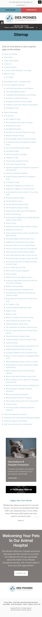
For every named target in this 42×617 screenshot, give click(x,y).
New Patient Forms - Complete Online (17, 82)
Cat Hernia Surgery (12, 151)
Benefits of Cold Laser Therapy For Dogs (20, 132)
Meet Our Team (9, 74)
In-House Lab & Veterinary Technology (17, 70)
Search (25, 604)
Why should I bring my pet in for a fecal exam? (22, 401)
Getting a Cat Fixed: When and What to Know (22, 227)
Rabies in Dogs (11, 314)
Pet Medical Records (22, 489)
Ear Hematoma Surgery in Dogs (17, 208)
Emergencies (31, 10)
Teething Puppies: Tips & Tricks (17, 324)
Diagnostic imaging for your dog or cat (19, 186)
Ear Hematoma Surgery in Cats (17, 204)
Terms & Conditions (16, 604)
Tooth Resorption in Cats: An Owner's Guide (21, 340)
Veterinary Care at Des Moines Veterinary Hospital (21, 418)
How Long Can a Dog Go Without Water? (20, 252)
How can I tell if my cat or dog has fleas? (20, 245)
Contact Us (8, 64)
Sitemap (30, 604)
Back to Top (37, 604)
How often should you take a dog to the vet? (22, 258)
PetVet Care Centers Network (23, 610)
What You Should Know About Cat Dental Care (22, 385)
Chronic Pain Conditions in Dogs (17, 161)
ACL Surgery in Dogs (13, 119)
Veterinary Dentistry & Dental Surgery (19, 101)
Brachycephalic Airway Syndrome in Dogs (21, 139)
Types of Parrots (12, 343)
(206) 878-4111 (21, 5)
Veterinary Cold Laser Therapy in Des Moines (22, 105)
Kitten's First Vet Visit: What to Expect (19, 277)
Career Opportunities (11, 61)
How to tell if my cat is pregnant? (17, 271)
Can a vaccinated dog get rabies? (18, 148)
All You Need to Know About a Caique (19, 122)
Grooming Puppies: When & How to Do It (20, 239)
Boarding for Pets (12, 108)
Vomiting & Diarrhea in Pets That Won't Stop (21, 353)
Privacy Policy (8, 602)
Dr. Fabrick (9, 77)
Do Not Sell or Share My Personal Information (25, 602)
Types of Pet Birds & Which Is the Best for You (22, 346)
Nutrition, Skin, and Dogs (14, 286)
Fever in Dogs (11, 223)
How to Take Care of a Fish (15, 267)
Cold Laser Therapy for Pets (16, 164)
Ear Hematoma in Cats (14, 201)
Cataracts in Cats (12, 158)
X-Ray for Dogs (11, 404)
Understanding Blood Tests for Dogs (19, 349)
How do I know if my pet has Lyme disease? (21, 249)
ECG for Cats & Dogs (13, 214)
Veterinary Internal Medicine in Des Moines (21, 95)
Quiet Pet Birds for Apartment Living (18, 308)
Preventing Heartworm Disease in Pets (19, 290)
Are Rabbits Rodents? (13, 129)
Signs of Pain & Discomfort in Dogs (18, 321)
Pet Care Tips (9, 116)
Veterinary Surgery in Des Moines (15, 421)
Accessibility (6, 604)
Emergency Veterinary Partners (17, 98)
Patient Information (11, 112)
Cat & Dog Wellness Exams (15, 92)
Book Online (10, 10)
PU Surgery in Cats (12, 304)
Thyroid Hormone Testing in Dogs (18, 336)
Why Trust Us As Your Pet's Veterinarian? (18, 424)
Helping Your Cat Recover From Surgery (20, 242)
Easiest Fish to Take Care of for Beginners (21, 211)
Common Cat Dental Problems (17, 173)
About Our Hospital (10, 54)
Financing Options (10, 67)
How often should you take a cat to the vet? (21, 255)
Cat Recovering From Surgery (16, 154)
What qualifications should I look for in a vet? (22, 362)
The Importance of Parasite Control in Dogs (21, 327)
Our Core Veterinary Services (14, 85)
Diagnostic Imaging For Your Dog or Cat (20, 189)
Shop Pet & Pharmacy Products (15, 414)
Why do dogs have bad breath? (17, 394)
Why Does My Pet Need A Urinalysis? (19, 398)
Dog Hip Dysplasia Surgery (15, 198)
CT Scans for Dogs (12, 182)
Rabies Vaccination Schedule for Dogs (19, 317)
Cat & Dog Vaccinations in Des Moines (19, 88)
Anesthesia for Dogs (13, 126)
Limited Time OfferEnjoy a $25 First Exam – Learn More (19, 26)
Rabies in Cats (11, 311)
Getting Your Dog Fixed (14, 230)
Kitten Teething (11, 274)
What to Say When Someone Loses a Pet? (21, 376)
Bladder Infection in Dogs (15, 136)
